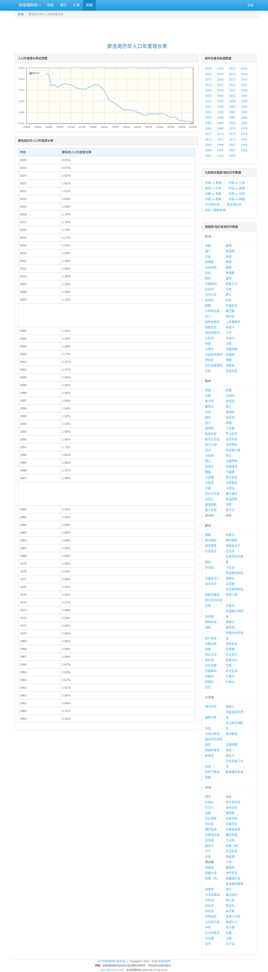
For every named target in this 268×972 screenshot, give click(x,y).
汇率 (76, 5)
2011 (232, 85)
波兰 (208, 423)
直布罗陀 (231, 444)
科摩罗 (209, 889)
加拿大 (230, 534)
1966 (244, 144)
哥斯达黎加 (212, 594)
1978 (244, 128)
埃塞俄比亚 (233, 878)
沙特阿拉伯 (212, 311)
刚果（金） (233, 845)
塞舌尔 (209, 845)
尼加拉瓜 (211, 551)
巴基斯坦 (211, 283)
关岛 (208, 728)
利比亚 (209, 824)
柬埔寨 (230, 272)
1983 (232, 123)
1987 (232, 117)
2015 (232, 79)
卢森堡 (230, 472)
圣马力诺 (211, 444)
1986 (244, 117)
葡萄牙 (209, 406)
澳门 (208, 251)
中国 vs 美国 (213, 182)
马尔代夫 (211, 294)
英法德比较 (234, 204)
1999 (232, 101)
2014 (244, 79)
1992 (220, 112)
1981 (208, 128)
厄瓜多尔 (231, 654)
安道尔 (209, 466)
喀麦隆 (230, 856)
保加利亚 (211, 433)
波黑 (229, 504)
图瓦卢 (230, 755)
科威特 (230, 354)
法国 (208, 395)
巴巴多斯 (211, 665)
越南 (229, 267)
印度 (229, 289)
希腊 (229, 423)
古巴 (208, 687)
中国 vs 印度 (236, 193)
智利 (208, 562)
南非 (208, 796)
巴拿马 (230, 676)
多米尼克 (211, 583)
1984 (220, 123)
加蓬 (229, 932)
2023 (232, 68)
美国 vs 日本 (213, 188)
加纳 (208, 813)
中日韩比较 (212, 204)
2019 (232, 74)
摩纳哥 (209, 515)
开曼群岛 (211, 671)
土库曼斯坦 (233, 322)
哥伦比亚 (211, 654)
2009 (208, 90)
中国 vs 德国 (236, 188)
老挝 (208, 278)
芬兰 (208, 450)
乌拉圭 (230, 567)
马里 (229, 938)
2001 (208, 101)
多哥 (208, 856)
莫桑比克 (211, 873)
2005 (208, 95)
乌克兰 (209, 499)
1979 (232, 128)
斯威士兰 (231, 922)
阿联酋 (230, 365)
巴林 (208, 371)
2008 (220, 90)
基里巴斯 (211, 717)
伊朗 (229, 360)
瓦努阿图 (231, 744)
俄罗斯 (209, 428)
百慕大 (230, 605)
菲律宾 (209, 262)
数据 (89, 5)
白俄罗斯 (231, 461)
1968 (220, 144)
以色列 (209, 338)
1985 (208, 123)
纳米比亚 (231, 807)
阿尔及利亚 (233, 802)
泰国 (229, 256)
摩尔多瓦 (231, 477)
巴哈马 (230, 681)
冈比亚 (209, 905)
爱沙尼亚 (211, 510)
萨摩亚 (209, 755)
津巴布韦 (231, 873)
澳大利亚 (211, 706)
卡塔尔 (209, 349)
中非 (208, 927)
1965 (208, 150)
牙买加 (209, 567)
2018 (244, 74)
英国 (208, 390)
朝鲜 (208, 305)
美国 (208, 534)
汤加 (208, 766)
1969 (208, 144)
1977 (208, 134)
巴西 (229, 665)
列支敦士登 (233, 450)
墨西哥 (230, 627)
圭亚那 (230, 583)
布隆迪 (209, 867)
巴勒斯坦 (231, 305)
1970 (244, 139)
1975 (232, 134)
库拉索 (209, 660)
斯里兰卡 (231, 283)
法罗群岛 (231, 482)
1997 (208, 106)
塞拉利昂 (231, 834)
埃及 (229, 796)
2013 (208, 85)
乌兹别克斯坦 (214, 354)
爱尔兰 (230, 510)
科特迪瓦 (211, 916)
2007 (232, 90)
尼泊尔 (209, 289)
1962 (244, 150)
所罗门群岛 (212, 772)
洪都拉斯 (211, 643)
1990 (244, 112)
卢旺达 (209, 900)
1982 (244, 123)
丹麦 (208, 488)
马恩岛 (230, 488)
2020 (220, 74)
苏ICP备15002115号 (112, 970)
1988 (220, 117)
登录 (250, 5)
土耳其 (230, 428)
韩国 (229, 262)
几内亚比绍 (212, 922)
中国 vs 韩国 (236, 199)
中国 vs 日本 (236, 182)
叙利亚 (230, 316)
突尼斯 (230, 911)
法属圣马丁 (212, 578)
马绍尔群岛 (212, 733)
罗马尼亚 (231, 433)
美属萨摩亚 (212, 750)
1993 (208, 112)
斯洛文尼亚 (212, 439)
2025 (208, 68)
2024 (220, 68)
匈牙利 (230, 417)
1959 (232, 155)
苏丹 (208, 943)
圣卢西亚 (211, 638)
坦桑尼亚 (231, 824)
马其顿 (209, 477)
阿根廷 (209, 681)
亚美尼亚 (231, 371)
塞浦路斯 (211, 504)
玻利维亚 (231, 540)
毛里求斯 (231, 818)
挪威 (208, 472)
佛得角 (230, 813)
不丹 (229, 332)
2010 (244, 85)
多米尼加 (231, 643)
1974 (244, 134)
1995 (232, 106)
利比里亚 (211, 818)
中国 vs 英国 (213, 193)
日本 (208, 256)
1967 (232, 144)
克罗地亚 (231, 439)
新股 (50, 5)
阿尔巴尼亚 (212, 493)
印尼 (208, 272)
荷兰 (229, 455)
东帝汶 (230, 338)
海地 (208, 627)
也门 (208, 316)
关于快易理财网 (106, 961)
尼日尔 (209, 807)
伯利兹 (209, 616)
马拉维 (209, 938)
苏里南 (230, 649)
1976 (220, 134)
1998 (244, 101)
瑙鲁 (208, 777)
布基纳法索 (233, 829)
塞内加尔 (231, 894)
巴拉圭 (230, 551)
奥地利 (230, 412)
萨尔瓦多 (231, 671)
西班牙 (230, 401)
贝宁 (208, 851)
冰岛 (208, 412)
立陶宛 (209, 482)
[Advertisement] (137, 28)
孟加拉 (209, 300)
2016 (220, 79)
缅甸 (229, 278)
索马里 (230, 927)
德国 (229, 390)
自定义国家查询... (216, 210)
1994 (244, 106)
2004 (220, 95)
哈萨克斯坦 (212, 322)
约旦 (229, 300)
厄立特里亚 (212, 932)
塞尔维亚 (231, 493)
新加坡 (230, 251)
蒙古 (229, 294)
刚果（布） (212, 878)
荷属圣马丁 (233, 545)
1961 (208, 155)
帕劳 (229, 750)
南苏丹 (230, 905)
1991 (232, 112)
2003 (232, 95)
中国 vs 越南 (213, 199)
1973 (208, 139)
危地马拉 (231, 660)
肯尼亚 (209, 911)
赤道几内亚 (233, 916)
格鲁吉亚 (211, 327)
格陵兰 (230, 622)
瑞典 (229, 515)
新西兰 (230, 706)
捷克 (208, 417)
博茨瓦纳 (211, 829)
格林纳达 (211, 622)
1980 (220, 128)
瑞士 (229, 406)
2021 (208, 74)
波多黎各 (211, 545)
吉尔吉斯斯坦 (214, 365)
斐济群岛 (231, 733)
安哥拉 (209, 802)
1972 (220, 139)
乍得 (229, 862)
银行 (63, 5)
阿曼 (208, 343)
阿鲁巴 (209, 676)
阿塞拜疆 (231, 349)
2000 (220, 101)
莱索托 (230, 867)
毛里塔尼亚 (212, 834)
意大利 (209, 401)
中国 (208, 245)
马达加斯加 (212, 894)
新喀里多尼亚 (234, 772)
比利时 (230, 395)
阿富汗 (230, 327)
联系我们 (122, 961)
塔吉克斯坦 (212, 332)
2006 (244, 90)
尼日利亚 (231, 851)
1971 (232, 139)
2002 (244, 95)
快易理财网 (28, 5)
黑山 (208, 461)
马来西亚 (211, 267)
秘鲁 (208, 649)
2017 (208, 79)
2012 (220, 85)
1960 (220, 155)
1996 (220, 106)
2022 (244, 68)
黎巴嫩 (230, 311)
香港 (229, 245)
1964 (220, 150)
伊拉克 (209, 360)
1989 (208, 117)
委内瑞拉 (211, 540)
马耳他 (209, 455)
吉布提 (209, 840)
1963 (232, 150)
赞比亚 (230, 900)
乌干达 (230, 943)
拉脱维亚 (231, 466)
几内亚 (230, 840)
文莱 (229, 343)
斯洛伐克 (231, 499)
